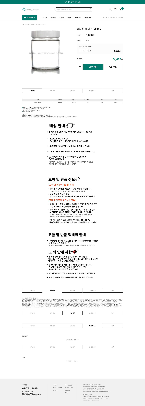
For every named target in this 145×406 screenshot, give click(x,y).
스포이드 (78, 17)
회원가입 (112, 17)
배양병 (32, 24)
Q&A (113, 90)
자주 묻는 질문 (68, 385)
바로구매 (93, 67)
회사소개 (55, 385)
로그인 (105, 17)
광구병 (27, 24)
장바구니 (113, 67)
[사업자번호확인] (101, 386)
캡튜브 (69, 17)
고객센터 (120, 17)
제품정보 (52, 90)
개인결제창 (87, 17)
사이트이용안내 (69, 387)
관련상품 (72, 90)
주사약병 (53, 17)
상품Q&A (67, 390)
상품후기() (92, 90)
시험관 (62, 17)
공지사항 (55, 390)
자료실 (66, 392)
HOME (23, 24)
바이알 (45, 17)
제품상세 (32, 90)
